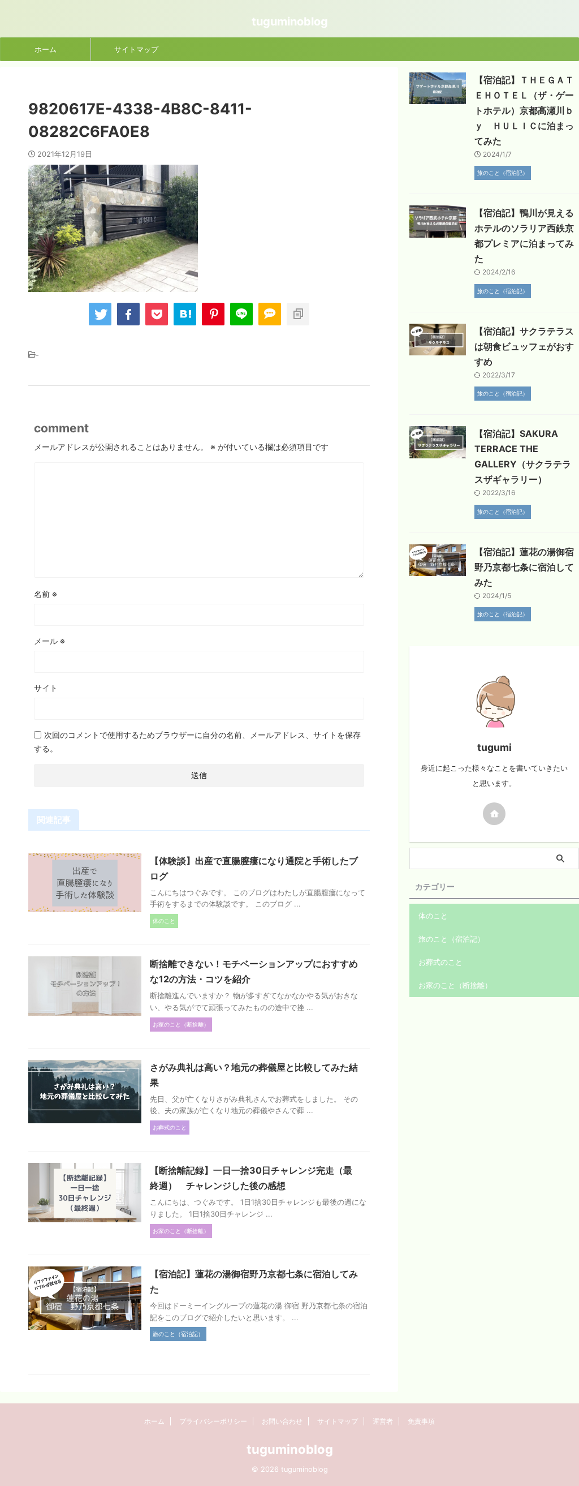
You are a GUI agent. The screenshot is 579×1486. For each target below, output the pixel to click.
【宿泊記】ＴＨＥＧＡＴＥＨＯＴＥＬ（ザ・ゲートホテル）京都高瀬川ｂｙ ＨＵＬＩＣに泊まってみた (524, 110)
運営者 (383, 1421)
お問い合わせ (282, 1421)
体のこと (433, 915)
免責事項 (421, 1421)
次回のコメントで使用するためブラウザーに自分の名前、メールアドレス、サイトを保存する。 (197, 741)
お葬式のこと (440, 962)
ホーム (45, 49)
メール (49, 641)
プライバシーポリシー (213, 1421)
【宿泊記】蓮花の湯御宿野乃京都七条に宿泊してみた (524, 567)
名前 (45, 594)
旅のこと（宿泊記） (451, 938)
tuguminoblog (290, 21)
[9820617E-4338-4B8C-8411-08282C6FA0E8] (185, 314)
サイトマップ (136, 49)
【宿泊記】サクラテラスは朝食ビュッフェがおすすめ (524, 346)
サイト (46, 688)
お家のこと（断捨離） (455, 985)
